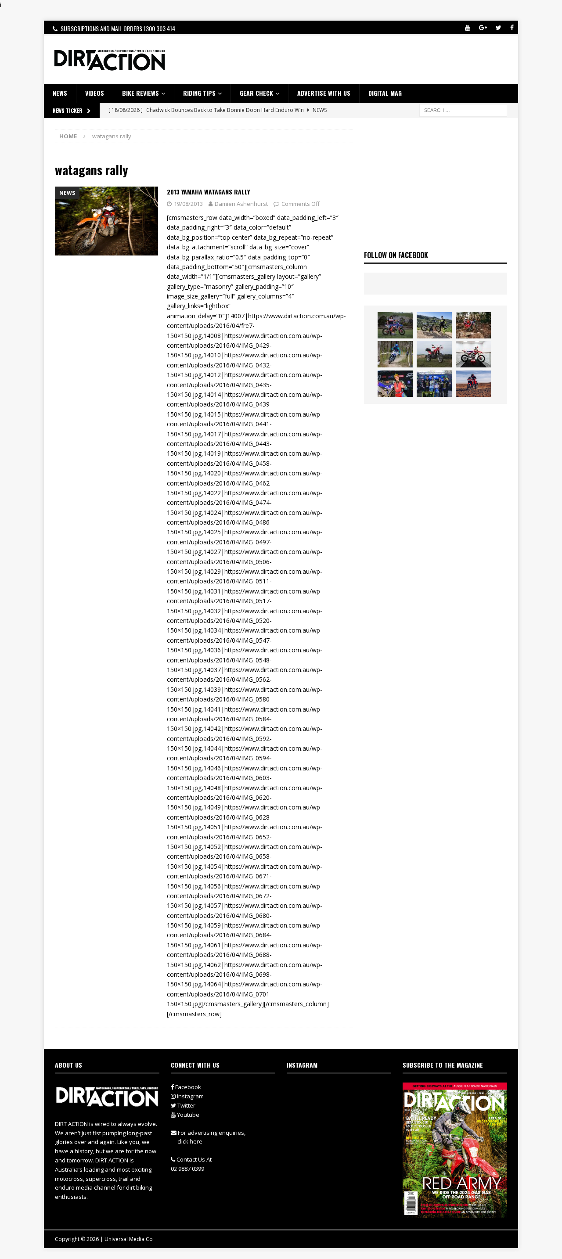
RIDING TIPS (199, 92)
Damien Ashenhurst (241, 204)
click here (189, 1141)
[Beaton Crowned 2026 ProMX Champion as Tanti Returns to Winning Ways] (434, 384)
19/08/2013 (188, 204)
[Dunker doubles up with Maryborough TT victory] (395, 384)
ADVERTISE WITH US (323, 92)
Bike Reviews (140, 92)
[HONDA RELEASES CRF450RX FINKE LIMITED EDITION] (473, 354)
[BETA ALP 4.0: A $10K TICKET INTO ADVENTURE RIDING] (434, 354)
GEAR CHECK (256, 92)
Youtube (187, 1115)
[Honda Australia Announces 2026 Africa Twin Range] (473, 384)
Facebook (187, 1087)
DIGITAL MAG (385, 92)
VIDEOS (94, 92)
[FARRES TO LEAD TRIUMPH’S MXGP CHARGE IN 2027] (434, 325)
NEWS (60, 92)
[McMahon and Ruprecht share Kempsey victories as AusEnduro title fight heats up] (395, 354)
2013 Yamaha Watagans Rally (208, 191)
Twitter (185, 1105)
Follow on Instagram (344, 1106)
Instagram (190, 1096)
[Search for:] (463, 109)
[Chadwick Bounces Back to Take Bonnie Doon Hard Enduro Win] (395, 325)
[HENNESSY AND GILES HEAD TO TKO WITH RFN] (473, 325)
